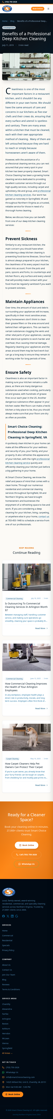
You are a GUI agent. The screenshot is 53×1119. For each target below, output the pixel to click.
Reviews (6, 984)
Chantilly (6, 1004)
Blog (12, 21)
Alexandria (7, 1009)
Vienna (5, 1043)
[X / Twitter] (8, 916)
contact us (43, 516)
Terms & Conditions (11, 989)
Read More (40, 628)
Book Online (38, 8)
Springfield (7, 1048)
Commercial (7, 935)
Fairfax (5, 1014)
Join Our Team (8, 974)
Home (4, 21)
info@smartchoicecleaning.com (20, 1077)
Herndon (6, 1033)
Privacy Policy (8, 950)
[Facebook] (3, 916)
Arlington (6, 1018)
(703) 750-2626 (11, 2)
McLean (5, 1038)
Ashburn (6, 1028)
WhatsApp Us (28, 864)
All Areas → (7, 1053)
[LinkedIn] (12, 916)
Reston (5, 1023)
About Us (6, 965)
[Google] (16, 916)
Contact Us (7, 970)
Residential (7, 940)
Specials (6, 945)
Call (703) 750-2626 (28, 854)
